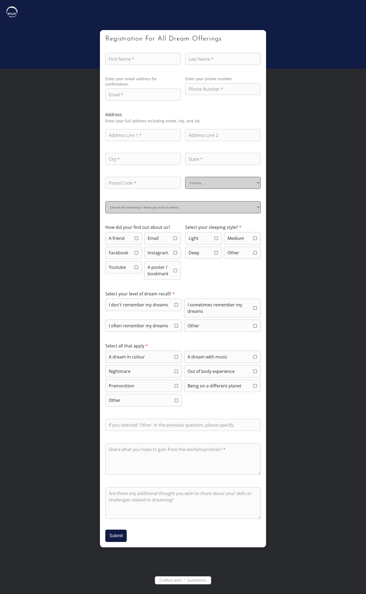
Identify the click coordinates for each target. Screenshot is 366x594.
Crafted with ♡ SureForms (183, 580)
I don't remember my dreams (138, 305)
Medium (235, 238)
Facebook (118, 253)
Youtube (117, 267)
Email (153, 238)
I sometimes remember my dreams (215, 308)
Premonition (121, 386)
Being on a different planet (214, 386)
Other (233, 253)
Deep (194, 253)
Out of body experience (211, 371)
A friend (117, 238)
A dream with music (207, 357)
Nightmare (119, 371)
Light (194, 238)
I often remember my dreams (138, 326)
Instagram (158, 253)
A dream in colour (127, 357)
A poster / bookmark (158, 270)
